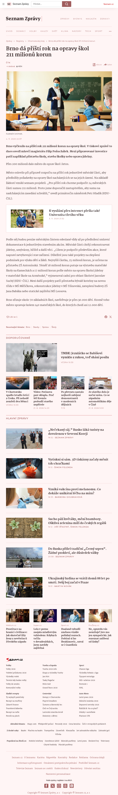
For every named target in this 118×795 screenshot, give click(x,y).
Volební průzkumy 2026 (16, 672)
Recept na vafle (12, 712)
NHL (81, 687)
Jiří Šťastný (61, 527)
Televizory (105, 741)
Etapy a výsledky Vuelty (53, 672)
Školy (54, 327)
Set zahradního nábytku (86, 730)
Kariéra (40, 757)
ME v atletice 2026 (87, 680)
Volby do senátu (13, 684)
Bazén (23, 730)
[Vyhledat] (66, 4)
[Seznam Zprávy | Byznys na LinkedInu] (72, 786)
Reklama (83, 757)
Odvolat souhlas (92, 768)
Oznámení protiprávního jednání (60, 763)
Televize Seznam (24, 768)
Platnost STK (84, 716)
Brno (28, 327)
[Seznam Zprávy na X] (53, 786)
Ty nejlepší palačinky (15, 697)
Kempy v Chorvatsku (51, 697)
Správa (45, 327)
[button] (59, 101)
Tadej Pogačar (48, 680)
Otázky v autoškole (87, 712)
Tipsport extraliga (86, 676)
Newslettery (76, 768)
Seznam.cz (108, 4)
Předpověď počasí (45, 724)
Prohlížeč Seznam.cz (89, 763)
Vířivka (58, 734)
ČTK (8, 63)
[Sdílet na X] (110, 316)
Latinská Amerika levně (53, 712)
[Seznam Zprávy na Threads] (65, 786)
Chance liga (84, 669)
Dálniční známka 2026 (88, 701)
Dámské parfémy (68, 741)
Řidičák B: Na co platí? (88, 708)
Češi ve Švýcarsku (50, 708)
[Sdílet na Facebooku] (105, 316)
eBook (99, 65)
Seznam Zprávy (64, 437)
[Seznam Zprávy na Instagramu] (59, 786)
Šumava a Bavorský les (52, 704)
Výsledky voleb (12, 676)
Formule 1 (83, 684)
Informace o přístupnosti (29, 763)
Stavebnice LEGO (52, 741)
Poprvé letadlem (50, 701)
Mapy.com (31, 724)
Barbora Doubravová (68, 497)
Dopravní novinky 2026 (89, 704)
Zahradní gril (104, 730)
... (110, 30)
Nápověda (51, 757)
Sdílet (109, 65)
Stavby (36, 327)
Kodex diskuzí (61, 768)
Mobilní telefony (36, 741)
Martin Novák (63, 586)
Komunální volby (13, 687)
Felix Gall (47, 684)
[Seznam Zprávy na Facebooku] (46, 786)
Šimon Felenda (63, 467)
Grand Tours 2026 (50, 687)
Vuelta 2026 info (50, 669)
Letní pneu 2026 (86, 697)
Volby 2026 (10, 669)
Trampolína (49, 730)
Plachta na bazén (35, 730)
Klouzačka (70, 730)
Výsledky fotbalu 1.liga (88, 672)
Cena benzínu (74, 724)
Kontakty (62, 757)
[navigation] (3, 4)
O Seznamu (29, 757)
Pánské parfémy (66, 744)
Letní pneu (82, 741)
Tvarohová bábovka (14, 708)
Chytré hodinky (50, 744)
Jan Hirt (46, 676)
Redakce (73, 757)
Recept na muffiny (14, 701)
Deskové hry (93, 741)
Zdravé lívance (12, 704)
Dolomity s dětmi (50, 716)
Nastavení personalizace (58, 774)
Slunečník (60, 730)
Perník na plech (12, 716)
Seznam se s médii (44, 768)
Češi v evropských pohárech (94, 724)
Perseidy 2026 (61, 724)
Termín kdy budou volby (16, 680)
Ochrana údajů (97, 757)
